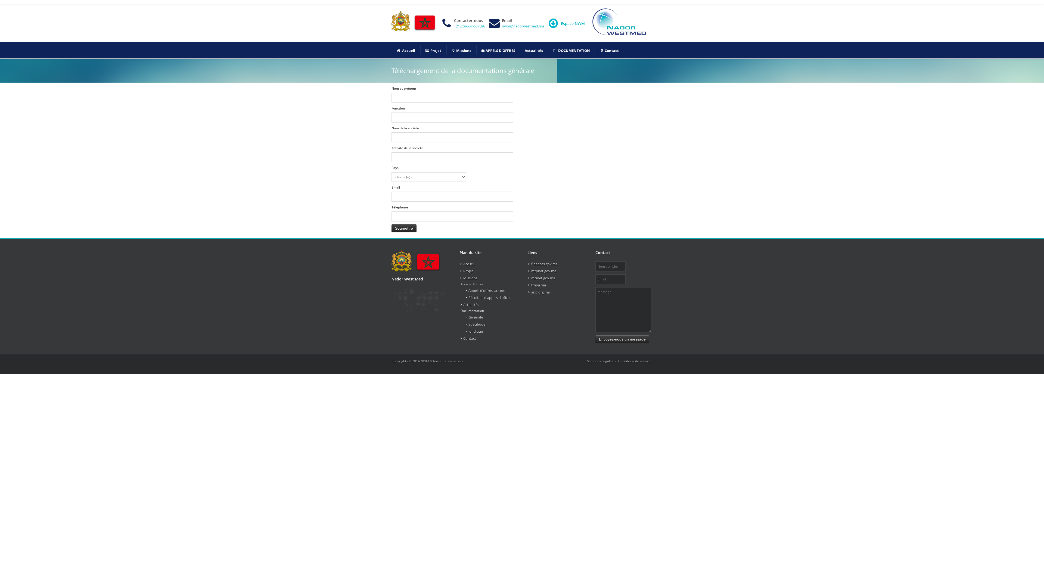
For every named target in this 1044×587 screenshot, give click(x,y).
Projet (468, 270)
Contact (469, 338)
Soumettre (404, 228)
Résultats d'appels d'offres (489, 297)
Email (395, 187)
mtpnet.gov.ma (543, 270)
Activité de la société (407, 148)
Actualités (471, 304)
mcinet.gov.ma (543, 278)
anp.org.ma (540, 292)
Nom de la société (405, 128)
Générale (475, 317)
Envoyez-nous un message (622, 339)
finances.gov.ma (544, 263)
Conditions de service (634, 361)
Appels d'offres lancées (486, 290)
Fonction (398, 108)
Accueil (468, 263)
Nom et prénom (403, 88)
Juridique (475, 331)
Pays (395, 168)
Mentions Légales (600, 361)
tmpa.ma (538, 285)
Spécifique (476, 324)
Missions (470, 278)
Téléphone (399, 207)
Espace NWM (573, 23)
